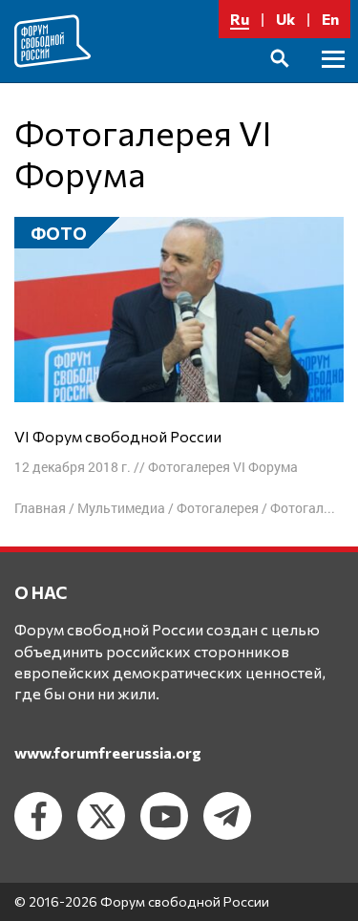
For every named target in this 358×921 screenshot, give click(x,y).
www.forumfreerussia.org (107, 752)
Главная (40, 508)
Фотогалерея (218, 508)
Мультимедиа (121, 508)
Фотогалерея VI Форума (223, 467)
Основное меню (333, 80)
